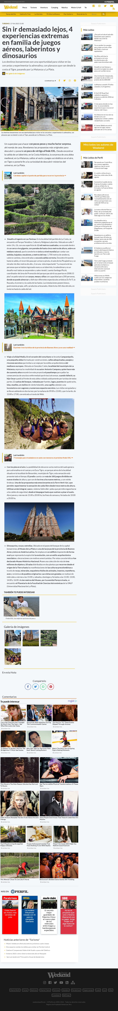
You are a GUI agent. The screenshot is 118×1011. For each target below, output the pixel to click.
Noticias (34, 990)
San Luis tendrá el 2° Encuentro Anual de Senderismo (25, 957)
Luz (104, 990)
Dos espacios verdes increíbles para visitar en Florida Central (28, 947)
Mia (110, 990)
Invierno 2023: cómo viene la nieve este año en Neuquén (26, 954)
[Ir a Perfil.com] (109, 2)
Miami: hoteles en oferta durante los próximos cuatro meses (27, 944)
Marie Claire (45, 990)
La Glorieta (38, 14)
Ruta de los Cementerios (85, 14)
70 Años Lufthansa (53, 14)
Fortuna (56, 990)
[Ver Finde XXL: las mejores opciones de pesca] (21, 598)
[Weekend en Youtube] (61, 982)
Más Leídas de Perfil (93, 157)
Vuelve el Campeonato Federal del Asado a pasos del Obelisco (28, 950)
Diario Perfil (15, 990)
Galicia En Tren (25, 14)
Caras (25, 990)
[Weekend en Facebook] (50, 982)
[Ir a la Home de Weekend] (59, 975)
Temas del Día (11, 14)
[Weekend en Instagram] (44, 982)
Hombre (66, 990)
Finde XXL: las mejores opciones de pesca (20, 618)
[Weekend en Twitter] (55, 982)
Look (98, 990)
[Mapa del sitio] (73, 982)
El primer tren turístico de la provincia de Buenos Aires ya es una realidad (43, 347)
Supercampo (88, 990)
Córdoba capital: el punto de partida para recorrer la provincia (38, 175)
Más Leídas (88, 30)
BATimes (66, 995)
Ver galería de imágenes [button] (15, 73)
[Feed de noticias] (67, 982)
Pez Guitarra (68, 14)
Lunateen (56, 995)
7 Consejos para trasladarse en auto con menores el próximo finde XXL (42, 458)
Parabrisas (76, 990)
